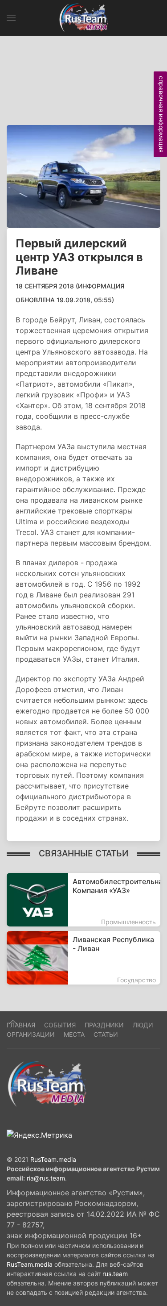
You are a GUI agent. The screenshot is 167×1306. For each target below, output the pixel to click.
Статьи (106, 1034)
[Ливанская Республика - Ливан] (83, 958)
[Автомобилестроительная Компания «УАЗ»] (83, 899)
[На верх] (13, 1022)
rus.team (115, 1273)
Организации (31, 1034)
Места (74, 1034)
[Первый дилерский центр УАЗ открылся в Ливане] (83, 175)
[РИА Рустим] (47, 1083)
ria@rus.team (46, 1178)
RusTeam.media (53, 1159)
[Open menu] (11, 18)
